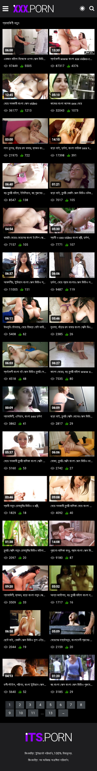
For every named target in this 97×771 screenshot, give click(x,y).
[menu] (5, 9)
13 (50, 713)
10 (21, 713)
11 (33, 713)
